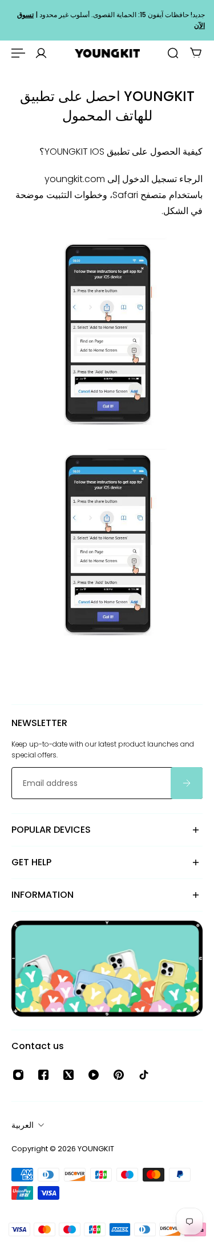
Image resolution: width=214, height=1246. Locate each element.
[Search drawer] (172, 53)
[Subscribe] (187, 784)
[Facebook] (43, 1074)
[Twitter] (68, 1074)
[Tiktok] (143, 1074)
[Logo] (107, 53)
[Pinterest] (118, 1074)
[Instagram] (18, 1074)
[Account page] (41, 53)
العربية (22, 1125)
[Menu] (18, 53)
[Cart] (195, 53)
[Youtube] (93, 1074)
